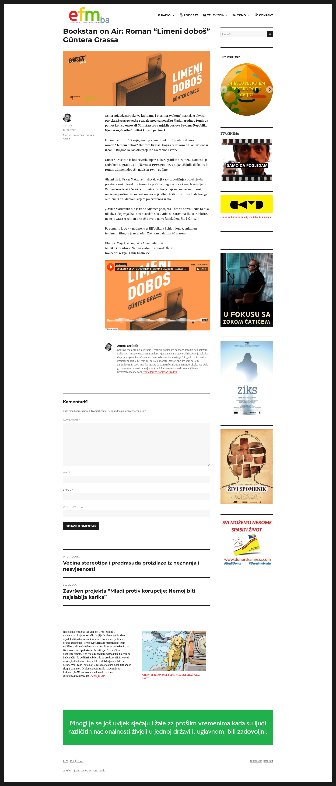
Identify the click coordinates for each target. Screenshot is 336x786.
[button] (223, 160)
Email (68, 489)
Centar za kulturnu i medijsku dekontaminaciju (245, 217)
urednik (67, 125)
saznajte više (98, 676)
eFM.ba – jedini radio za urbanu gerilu (84, 770)
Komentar (71, 419)
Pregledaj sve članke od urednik (159, 372)
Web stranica (73, 506)
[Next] (269, 89)
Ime (66, 472)
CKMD (79, 761)
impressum (256, 761)
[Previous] (223, 89)
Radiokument (247, 89)
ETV (72, 761)
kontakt (268, 761)
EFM (65, 761)
